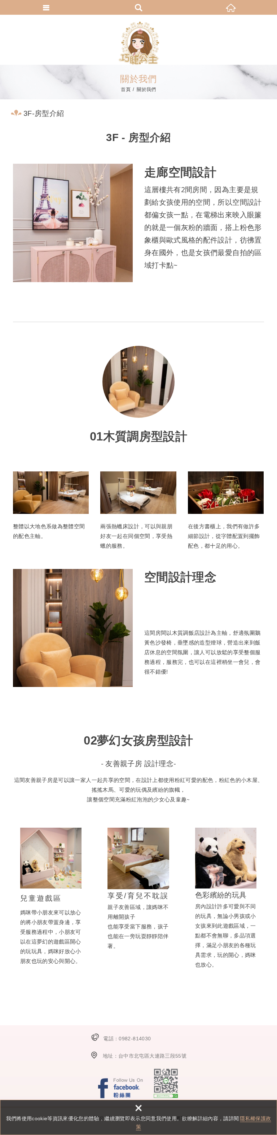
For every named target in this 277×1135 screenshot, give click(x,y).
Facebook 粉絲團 (120, 1088)
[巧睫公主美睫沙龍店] (138, 43)
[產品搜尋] (138, 7)
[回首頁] (231, 7)
